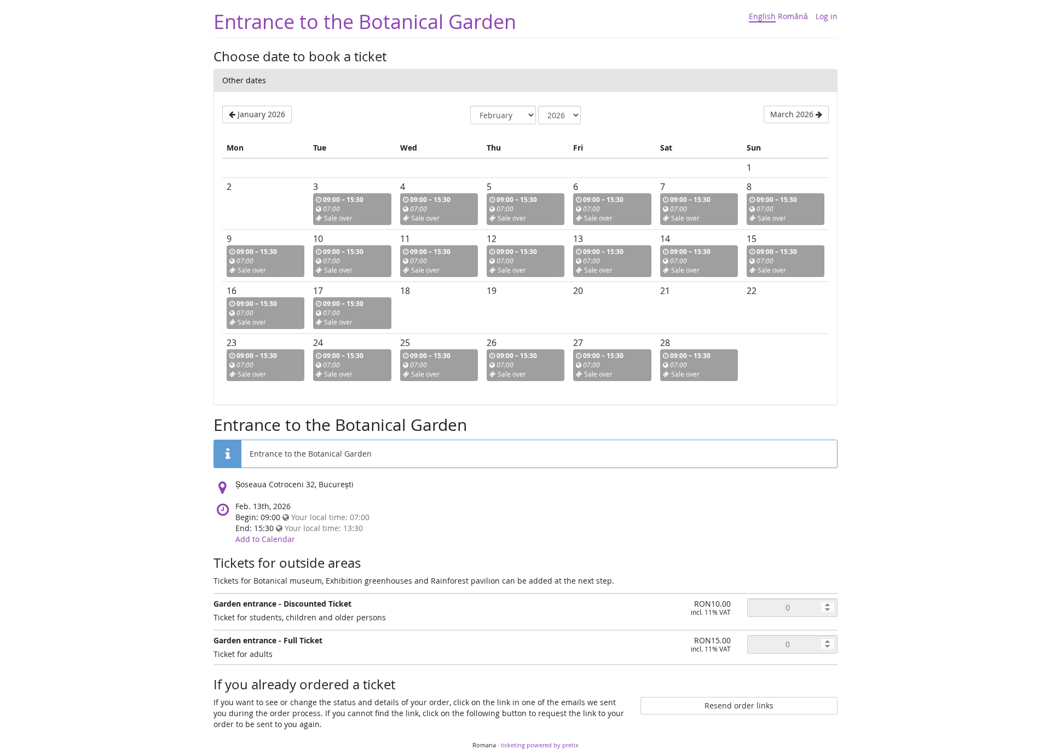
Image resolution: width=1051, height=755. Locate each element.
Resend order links (738, 705)
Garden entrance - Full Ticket (267, 640)
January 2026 (260, 114)
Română (793, 16)
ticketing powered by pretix (540, 745)
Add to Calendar (265, 539)
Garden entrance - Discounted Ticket (282, 603)
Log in (827, 16)
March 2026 (793, 114)
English (762, 16)
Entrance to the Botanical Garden (364, 21)
